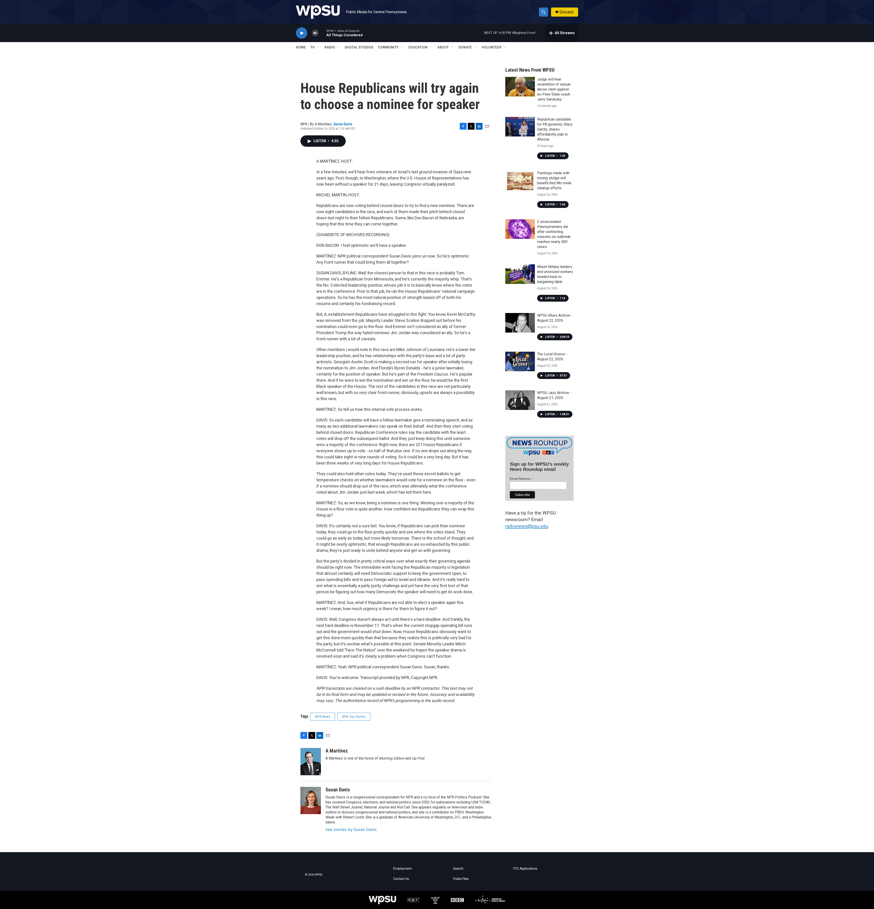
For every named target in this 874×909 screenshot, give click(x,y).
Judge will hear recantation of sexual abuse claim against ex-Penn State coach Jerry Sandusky (553, 89)
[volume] (315, 33)
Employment (402, 868)
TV (312, 47)
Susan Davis (342, 124)
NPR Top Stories (354, 716)
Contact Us (401, 879)
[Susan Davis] (310, 800)
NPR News (322, 716)
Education (418, 47)
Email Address (521, 479)
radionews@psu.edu (526, 526)
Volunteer (492, 47)
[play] (301, 33)
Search (458, 868)
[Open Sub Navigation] (318, 47)
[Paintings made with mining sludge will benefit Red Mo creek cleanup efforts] (520, 180)
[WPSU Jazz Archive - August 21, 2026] (520, 400)
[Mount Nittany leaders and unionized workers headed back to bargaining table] (520, 274)
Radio (330, 47)
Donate (566, 12)
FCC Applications (525, 868)
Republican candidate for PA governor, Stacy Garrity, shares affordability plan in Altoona (554, 129)
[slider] (322, 32)
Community (388, 47)
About (443, 47)
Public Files (461, 879)
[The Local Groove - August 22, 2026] (520, 361)
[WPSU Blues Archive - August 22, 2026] (520, 323)
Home (301, 47)
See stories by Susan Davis (351, 829)
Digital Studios (359, 47)
